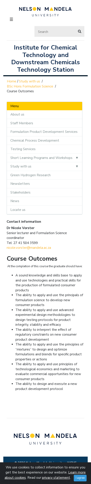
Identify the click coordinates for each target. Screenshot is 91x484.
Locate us (17, 210)
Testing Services (23, 149)
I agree (80, 478)
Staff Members (21, 123)
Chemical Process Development (34, 140)
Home (11, 81)
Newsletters (20, 184)
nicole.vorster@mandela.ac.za (29, 248)
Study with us (29, 81)
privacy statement (56, 477)
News (14, 201)
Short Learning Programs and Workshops (41, 158)
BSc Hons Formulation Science (30, 86)
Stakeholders (20, 192)
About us (17, 114)
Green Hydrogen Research (30, 175)
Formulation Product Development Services (44, 132)
